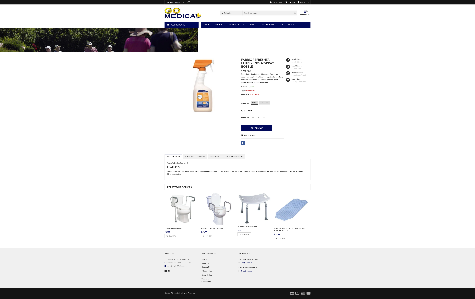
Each (254, 103)
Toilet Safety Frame (173, 228)
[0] (243, 143)
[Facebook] (166, 271)
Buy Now (172, 236)
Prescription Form (195, 156)
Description (173, 156)
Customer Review (234, 156)
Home (217, 37)
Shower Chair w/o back (247, 227)
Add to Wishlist (250, 135)
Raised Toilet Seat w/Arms (212, 228)
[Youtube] (169, 271)
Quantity (245, 117)
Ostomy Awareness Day (247, 268)
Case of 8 (264, 103)
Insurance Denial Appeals (248, 259)
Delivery (214, 156)
